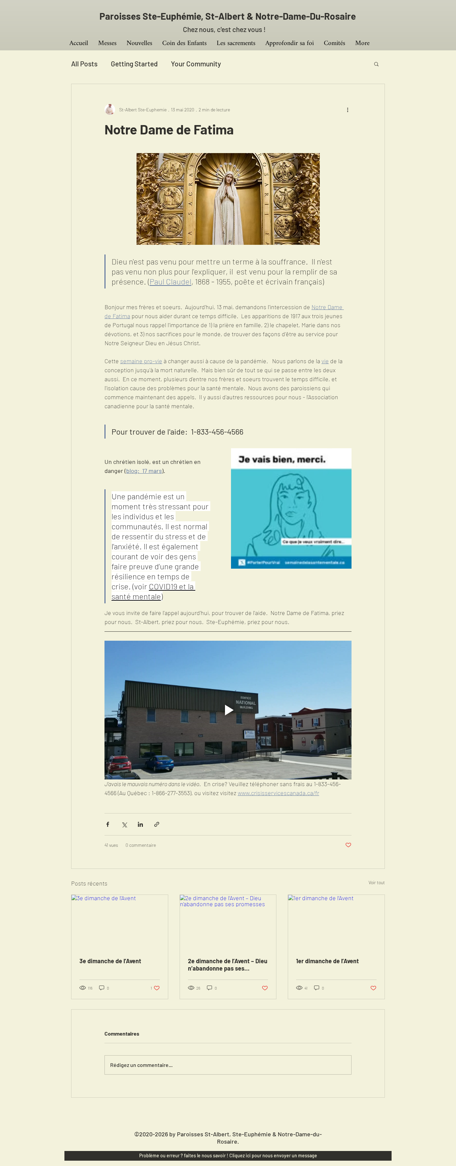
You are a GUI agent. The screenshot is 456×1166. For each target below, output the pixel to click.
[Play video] (228, 710)
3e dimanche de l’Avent (110, 961)
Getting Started (134, 63)
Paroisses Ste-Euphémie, (152, 16)
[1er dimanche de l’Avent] (336, 922)
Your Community (196, 63)
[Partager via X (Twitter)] (124, 824)
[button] (376, 63)
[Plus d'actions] (348, 109)
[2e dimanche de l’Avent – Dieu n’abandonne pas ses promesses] (228, 922)
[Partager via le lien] (157, 824)
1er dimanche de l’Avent (327, 961)
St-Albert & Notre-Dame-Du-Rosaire (280, 16)
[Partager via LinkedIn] (140, 824)
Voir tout (377, 882)
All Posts (84, 63)
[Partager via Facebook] (107, 824)
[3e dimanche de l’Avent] (119, 922)
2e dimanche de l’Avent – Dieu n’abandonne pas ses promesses (227, 964)
